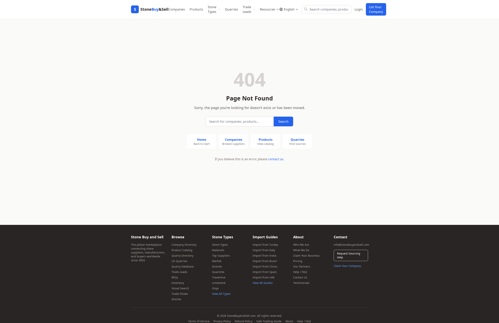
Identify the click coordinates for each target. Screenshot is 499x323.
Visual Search (180, 288)
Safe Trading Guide (268, 321)
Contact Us (300, 277)
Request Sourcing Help (348, 255)
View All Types (221, 294)
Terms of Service (199, 321)
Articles (176, 299)
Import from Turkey (265, 244)
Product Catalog (182, 250)
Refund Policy (243, 321)
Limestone (219, 283)
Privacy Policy (222, 321)
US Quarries (179, 261)
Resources (267, 9)
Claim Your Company (347, 266)
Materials (218, 250)
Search (283, 121)
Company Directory (184, 244)
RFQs (175, 277)
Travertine (218, 277)
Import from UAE (264, 277)
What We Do (301, 250)
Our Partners (301, 266)
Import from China (265, 266)
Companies (176, 9)
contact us (275, 159)
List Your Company (376, 9)
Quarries (231, 9)
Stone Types (212, 9)
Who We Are (301, 244)
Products (196, 9)
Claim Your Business (306, 255)
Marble (216, 261)
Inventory (178, 283)
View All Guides (263, 283)
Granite (217, 266)
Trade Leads (247, 9)
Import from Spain (265, 272)
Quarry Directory (182, 255)
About (289, 321)
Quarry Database (183, 266)
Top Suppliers (221, 255)
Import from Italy (264, 250)
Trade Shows (180, 294)
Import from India (264, 255)
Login (359, 9)
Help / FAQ (300, 272)
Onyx (215, 288)
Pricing (297, 261)
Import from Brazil (265, 261)
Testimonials (301, 283)
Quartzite (218, 272)
